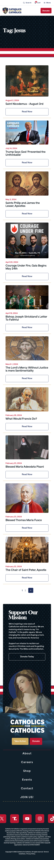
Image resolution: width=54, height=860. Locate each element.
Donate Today (27, 657)
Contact (27, 788)
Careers (27, 762)
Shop (27, 771)
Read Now (27, 112)
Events (27, 780)
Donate (46, 10)
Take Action (20, 741)
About (27, 753)
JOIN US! (27, 797)
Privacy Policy (30, 854)
